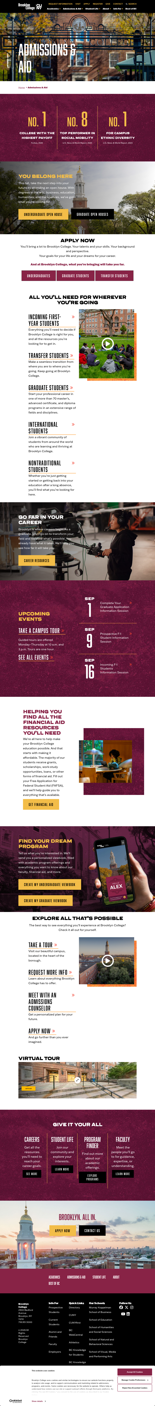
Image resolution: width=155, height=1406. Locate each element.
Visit (78, 4)
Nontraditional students (45, 466)
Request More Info (48, 972)
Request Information (60, 4)
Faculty (53, 1344)
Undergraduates (38, 276)
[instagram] (132, 1307)
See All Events (34, 657)
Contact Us (92, 1230)
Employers (55, 1351)
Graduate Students (75, 276)
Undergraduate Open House (43, 214)
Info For (117, 8)
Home (21, 87)
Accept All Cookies (135, 1372)
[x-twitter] (126, 1307)
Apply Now (40, 1031)
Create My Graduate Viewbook (45, 900)
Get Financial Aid (41, 804)
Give (108, 4)
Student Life (91, 8)
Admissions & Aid (72, 8)
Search (132, 4)
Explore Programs (92, 1177)
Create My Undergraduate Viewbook (49, 884)
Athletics (74, 1342)
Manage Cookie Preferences (133, 1380)
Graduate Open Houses (92, 214)
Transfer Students (114, 276)
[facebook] (121, 1307)
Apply (87, 4)
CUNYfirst (75, 1322)
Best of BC (131, 8)
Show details (37, 1401)
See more (32, 1174)
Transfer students (49, 355)
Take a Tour (41, 944)
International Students (43, 427)
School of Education (100, 1319)
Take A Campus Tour (39, 630)
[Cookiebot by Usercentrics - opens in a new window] (15, 1401)
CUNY (72, 1314)
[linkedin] (128, 1314)
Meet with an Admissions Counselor (42, 1002)
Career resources (36, 560)
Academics (53, 8)
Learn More (62, 1169)
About (106, 8)
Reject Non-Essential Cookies (134, 1388)
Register (98, 4)
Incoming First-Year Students (45, 320)
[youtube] (123, 1314)
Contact (118, 4)
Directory (74, 1307)
